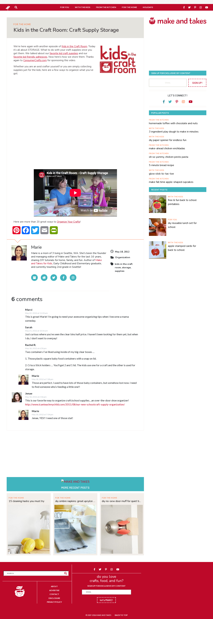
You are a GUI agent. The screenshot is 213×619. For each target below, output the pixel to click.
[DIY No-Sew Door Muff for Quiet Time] (122, 528)
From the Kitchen (159, 120)
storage (126, 267)
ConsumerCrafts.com (35, 60)
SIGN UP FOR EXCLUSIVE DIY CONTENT (106, 586)
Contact (54, 594)
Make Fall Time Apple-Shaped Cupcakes (171, 182)
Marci (28, 309)
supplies (119, 271)
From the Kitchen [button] (106, 7)
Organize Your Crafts (68, 221)
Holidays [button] (148, 7)
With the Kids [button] (82, 7)
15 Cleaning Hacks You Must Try (26, 501)
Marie (35, 375)
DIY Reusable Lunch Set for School (182, 225)
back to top (121, 615)
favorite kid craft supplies (64, 53)
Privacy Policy (54, 602)
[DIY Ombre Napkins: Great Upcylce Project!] (75, 528)
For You (172, 219)
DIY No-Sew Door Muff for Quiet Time (122, 501)
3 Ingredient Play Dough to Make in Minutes (174, 131)
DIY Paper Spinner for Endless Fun (167, 140)
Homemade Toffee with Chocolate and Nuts (173, 123)
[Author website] (44, 277)
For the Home (22, 24)
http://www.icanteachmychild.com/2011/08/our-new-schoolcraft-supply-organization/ (75, 404)
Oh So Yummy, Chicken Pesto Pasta (168, 157)
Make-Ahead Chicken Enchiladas (167, 148)
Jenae (28, 393)
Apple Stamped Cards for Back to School (182, 248)
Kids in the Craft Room (74, 46)
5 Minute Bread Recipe (161, 165)
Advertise (54, 590)
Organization (122, 257)
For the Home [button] (129, 7)
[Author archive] (34, 277)
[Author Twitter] (53, 277)
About (54, 586)
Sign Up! (197, 82)
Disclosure (54, 598)
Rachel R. (30, 344)
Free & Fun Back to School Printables (182, 202)
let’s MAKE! (106, 600)
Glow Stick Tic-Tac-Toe (161, 174)
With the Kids (156, 128)
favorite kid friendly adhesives (30, 57)
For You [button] (64, 7)
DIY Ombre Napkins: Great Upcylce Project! (75, 501)
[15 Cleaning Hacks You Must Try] (29, 528)
